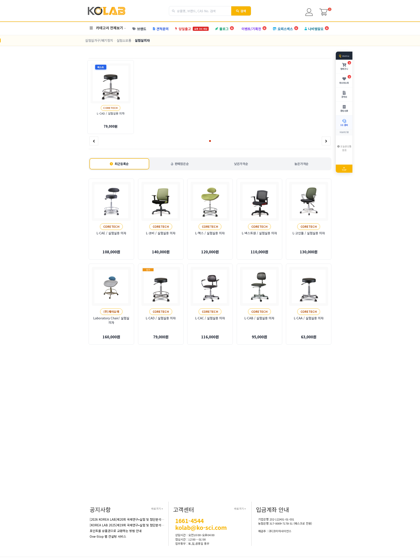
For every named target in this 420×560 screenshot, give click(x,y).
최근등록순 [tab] (122, 164)
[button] (210, 141)
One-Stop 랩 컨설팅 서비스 (108, 536)
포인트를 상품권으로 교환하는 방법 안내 (116, 531)
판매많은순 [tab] (182, 164)
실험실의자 (142, 40)
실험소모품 (124, 40)
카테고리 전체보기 (109, 27)
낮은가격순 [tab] (241, 164)
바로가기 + (157, 508)
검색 (243, 11)
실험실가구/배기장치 (99, 40)
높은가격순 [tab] (301, 164)
